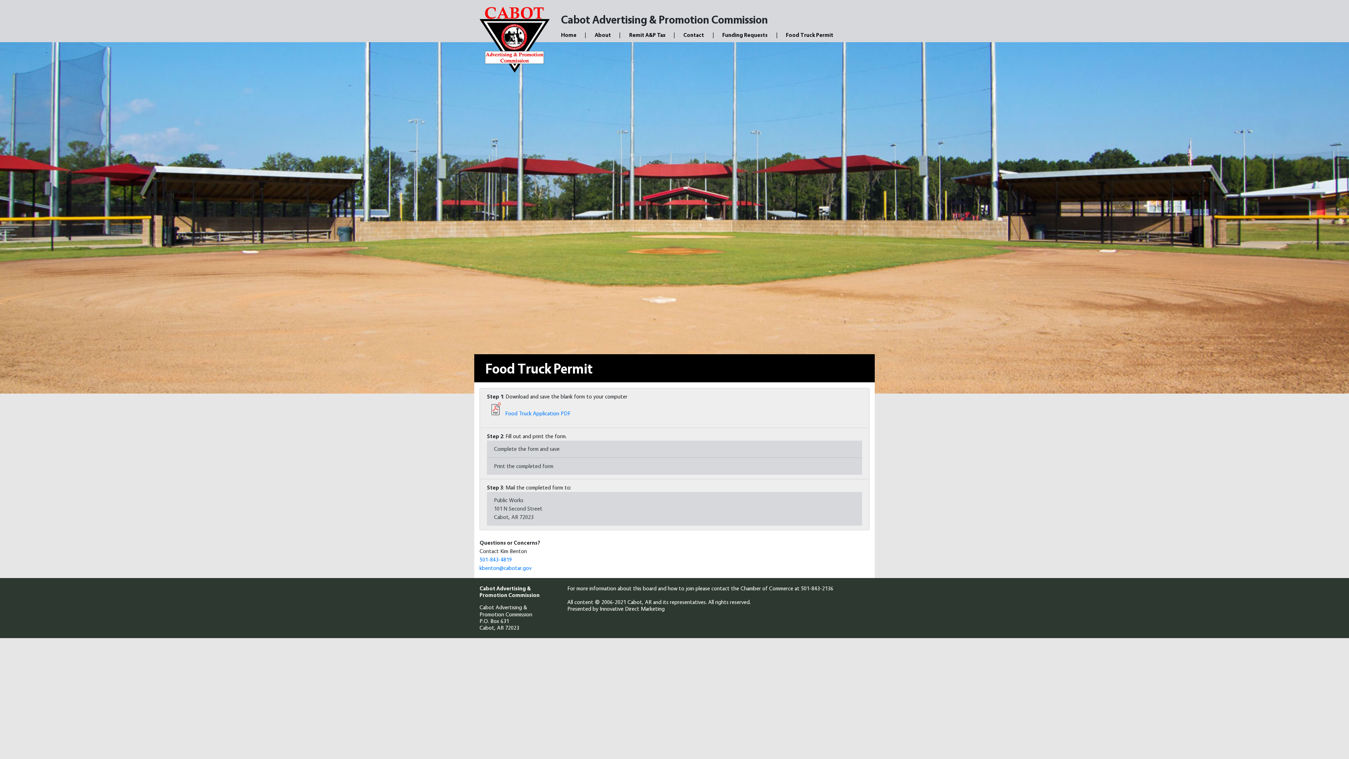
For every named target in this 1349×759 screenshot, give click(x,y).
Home (568, 35)
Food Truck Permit (809, 35)
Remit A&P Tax (647, 35)
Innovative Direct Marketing (632, 608)
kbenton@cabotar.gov (506, 568)
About (603, 35)
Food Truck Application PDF (537, 413)
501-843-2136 (817, 588)
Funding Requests (745, 35)
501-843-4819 (496, 559)
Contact (693, 35)
